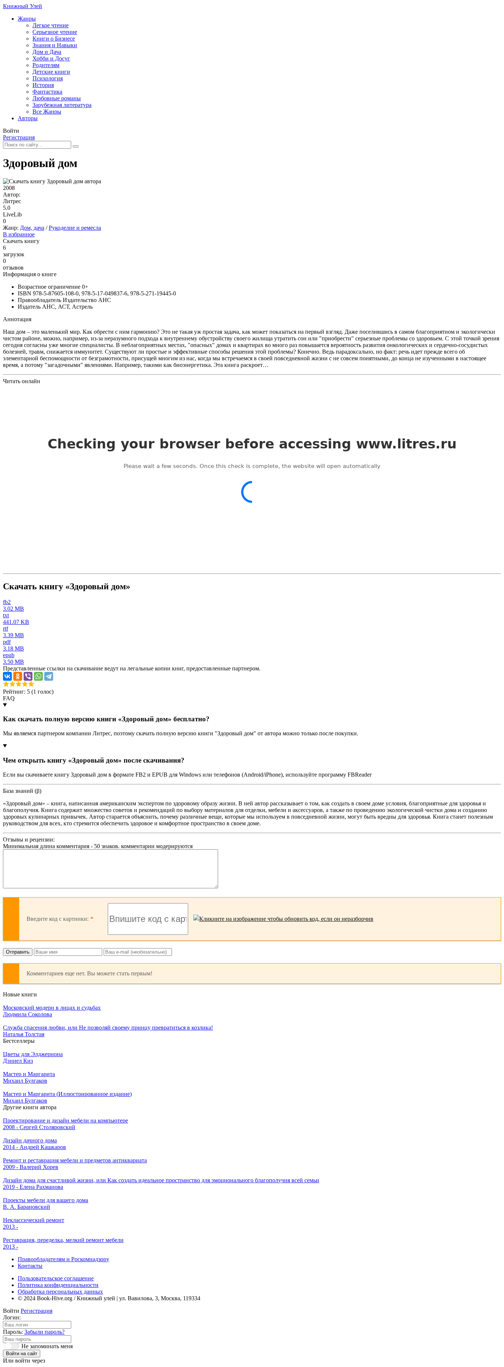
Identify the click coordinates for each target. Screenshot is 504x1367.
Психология (47, 78)
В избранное (19, 234)
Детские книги (51, 72)
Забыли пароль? (44, 1332)
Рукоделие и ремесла (75, 228)
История (43, 85)
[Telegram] (48, 676)
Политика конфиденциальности (58, 1285)
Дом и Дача (46, 52)
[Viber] (28, 676)
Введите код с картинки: (58, 919)
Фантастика (47, 92)
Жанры (27, 18)
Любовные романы (56, 98)
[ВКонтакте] (7, 676)
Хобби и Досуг (51, 58)
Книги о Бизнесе (53, 38)
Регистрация (19, 137)
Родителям (45, 65)
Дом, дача (32, 228)
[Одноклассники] (17, 676)
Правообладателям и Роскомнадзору (63, 1259)
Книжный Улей (22, 6)
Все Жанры (46, 111)
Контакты (30, 1266)
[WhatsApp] (38, 676)
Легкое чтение (50, 25)
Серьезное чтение (54, 32)
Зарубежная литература (62, 105)
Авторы (28, 118)
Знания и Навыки (54, 45)
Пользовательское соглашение (56, 1278)
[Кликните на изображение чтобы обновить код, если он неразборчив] (283, 919)
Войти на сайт (21, 1353)
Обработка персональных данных (60, 1291)
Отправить (18, 952)
